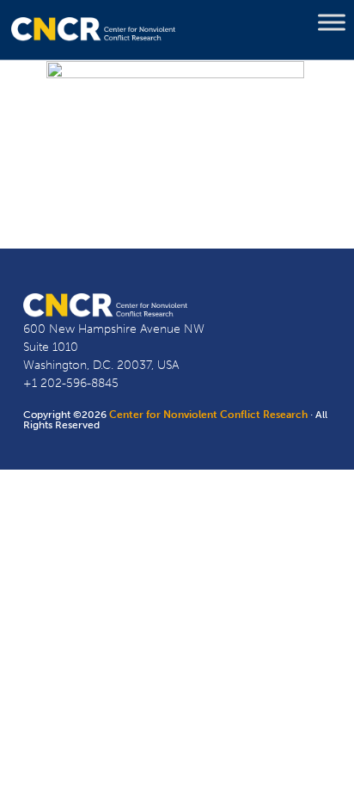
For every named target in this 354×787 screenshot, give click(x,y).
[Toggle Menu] (331, 22)
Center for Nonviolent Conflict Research (208, 415)
